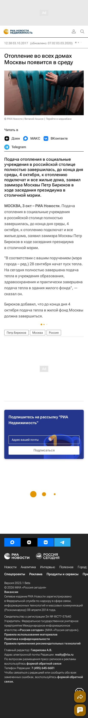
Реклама (35, 574)
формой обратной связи (43, 663)
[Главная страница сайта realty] (25, 32)
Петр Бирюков (16, 332)
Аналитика (28, 567)
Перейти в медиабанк (59, 118)
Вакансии (11, 592)
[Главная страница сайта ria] (5, 32)
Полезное (66, 567)
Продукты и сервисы (62, 574)
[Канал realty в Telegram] (62, 542)
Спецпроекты (14, 574)
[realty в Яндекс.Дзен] (29, 542)
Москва (37, 332)
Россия (54, 332)
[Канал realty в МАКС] (12, 542)
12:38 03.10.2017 (16, 43)
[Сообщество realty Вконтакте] (46, 542)
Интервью (47, 567)
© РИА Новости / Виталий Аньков (24, 118)
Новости (10, 567)
